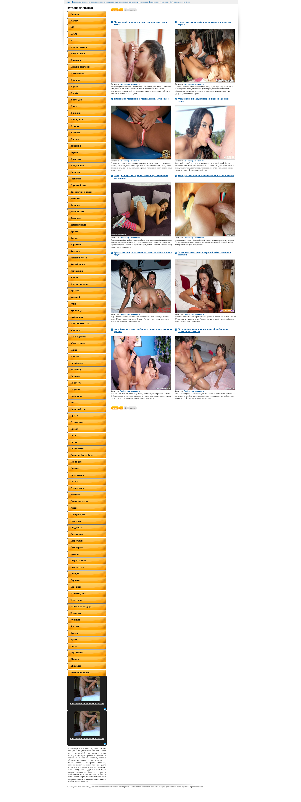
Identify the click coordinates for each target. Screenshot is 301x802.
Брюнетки (76, 60)
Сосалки (75, 554)
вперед (132, 10)
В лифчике (76, 113)
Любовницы (77, 317)
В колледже (76, 100)
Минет (74, 350)
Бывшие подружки (80, 67)
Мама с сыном (78, 343)
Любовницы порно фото (130, 84)
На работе (76, 383)
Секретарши (77, 541)
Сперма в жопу (78, 560)
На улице (75, 389)
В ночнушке (77, 119)
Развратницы (77, 488)
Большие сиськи (79, 47)
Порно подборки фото (81, 455)
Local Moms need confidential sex (87, 703)
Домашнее (76, 218)
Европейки (76, 244)
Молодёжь (76, 356)
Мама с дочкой (78, 337)
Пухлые (74, 481)
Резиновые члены (79, 501)
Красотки (75, 290)
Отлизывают (77, 422)
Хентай (74, 633)
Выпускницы (77, 165)
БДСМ (74, 34)
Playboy (74, 21)
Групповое (76, 179)
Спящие (75, 574)
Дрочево (75, 231)
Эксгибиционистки (80, 672)
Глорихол (75, 172)
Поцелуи (75, 468)
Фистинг (75, 626)
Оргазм (74, 416)
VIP (72, 27)
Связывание (77, 534)
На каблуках (77, 363)
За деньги (75, 251)
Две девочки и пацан (81, 192)
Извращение (77, 271)
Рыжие (74, 508)
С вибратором (78, 514)
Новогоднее (76, 396)
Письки (74, 442)
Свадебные (76, 527)
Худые (74, 639)
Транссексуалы (78, 593)
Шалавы (75, 659)
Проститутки (77, 475)
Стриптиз (75, 580)
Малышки (76, 330)
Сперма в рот (77, 567)
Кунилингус (76, 310)
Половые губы (78, 448)
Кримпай (75, 297)
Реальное (75, 495)
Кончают (75, 277)
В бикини (75, 80)
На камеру (76, 369)
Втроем (74, 152)
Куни (73, 304)
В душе (74, 86)
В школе (75, 139)
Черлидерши (77, 653)
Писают (74, 429)
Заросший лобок (79, 258)
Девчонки (75, 198)
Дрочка (74, 238)
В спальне (75, 126)
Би (72, 40)
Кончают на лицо (79, 284)
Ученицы (75, 620)
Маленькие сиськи (80, 323)
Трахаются (76, 613)
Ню (72, 402)
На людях (75, 376)
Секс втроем (77, 547)
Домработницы (78, 225)
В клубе (74, 93)
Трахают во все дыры (81, 606)
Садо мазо (76, 521)
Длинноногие (77, 211)
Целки (74, 646)
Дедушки (75, 205)
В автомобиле (77, 73)
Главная (75, 14)
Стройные (76, 587)
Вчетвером (76, 159)
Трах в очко (76, 600)
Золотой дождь (78, 264)
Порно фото (76, 462)
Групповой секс (78, 185)
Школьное (76, 666)
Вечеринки (76, 146)
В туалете (75, 132)
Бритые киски (78, 54)
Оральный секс (78, 409)
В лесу (74, 106)
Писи (73, 435)
